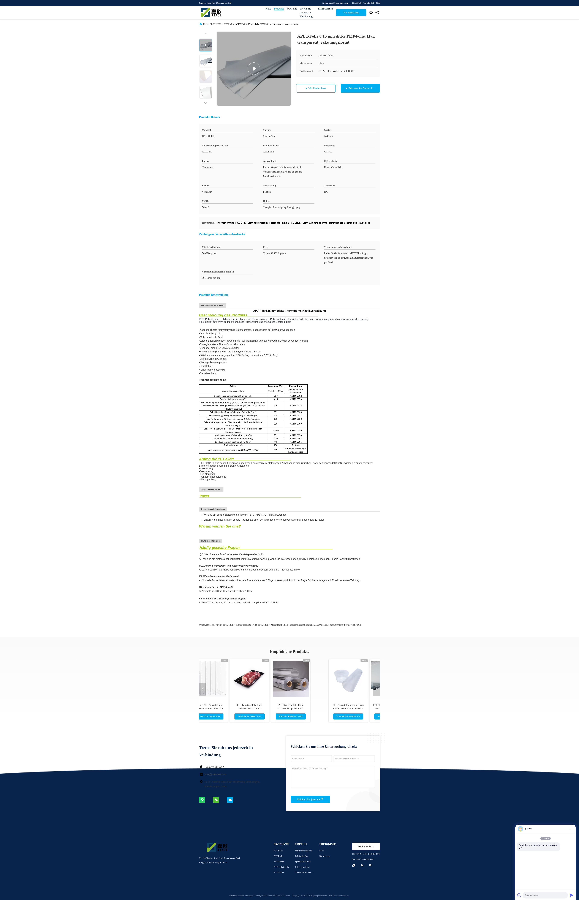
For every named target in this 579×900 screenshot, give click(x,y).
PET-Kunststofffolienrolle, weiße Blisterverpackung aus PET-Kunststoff (351, 708)
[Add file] (519, 895)
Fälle (321, 851)
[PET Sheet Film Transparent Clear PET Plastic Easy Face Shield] (269, 679)
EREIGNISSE (325, 8)
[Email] (234, 802)
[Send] (571, 895)
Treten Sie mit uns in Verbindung (306, 12)
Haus (268, 8)
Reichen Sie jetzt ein (309, 799)
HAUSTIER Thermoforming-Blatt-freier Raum (338, 624)
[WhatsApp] (206, 802)
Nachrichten (324, 856)
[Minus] (571, 829)
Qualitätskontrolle (302, 861)
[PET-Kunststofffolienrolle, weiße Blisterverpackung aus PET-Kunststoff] (351, 679)
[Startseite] (211, 12)
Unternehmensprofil (303, 851)
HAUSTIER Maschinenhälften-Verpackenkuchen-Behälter (286, 624)
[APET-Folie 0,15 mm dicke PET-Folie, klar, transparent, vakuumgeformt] (254, 69)
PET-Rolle (228, 24)
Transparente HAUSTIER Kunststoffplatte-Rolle (233, 624)
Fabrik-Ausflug (301, 856)
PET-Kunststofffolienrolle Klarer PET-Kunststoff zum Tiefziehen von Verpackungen (227, 708)
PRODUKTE (215, 24)
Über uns (292, 8)
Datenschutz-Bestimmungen (241, 896)
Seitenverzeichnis (302, 867)
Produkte (279, 8)
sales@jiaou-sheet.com (215, 774)
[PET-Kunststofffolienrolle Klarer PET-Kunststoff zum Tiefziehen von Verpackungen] (228, 679)
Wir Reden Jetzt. (351, 12)
